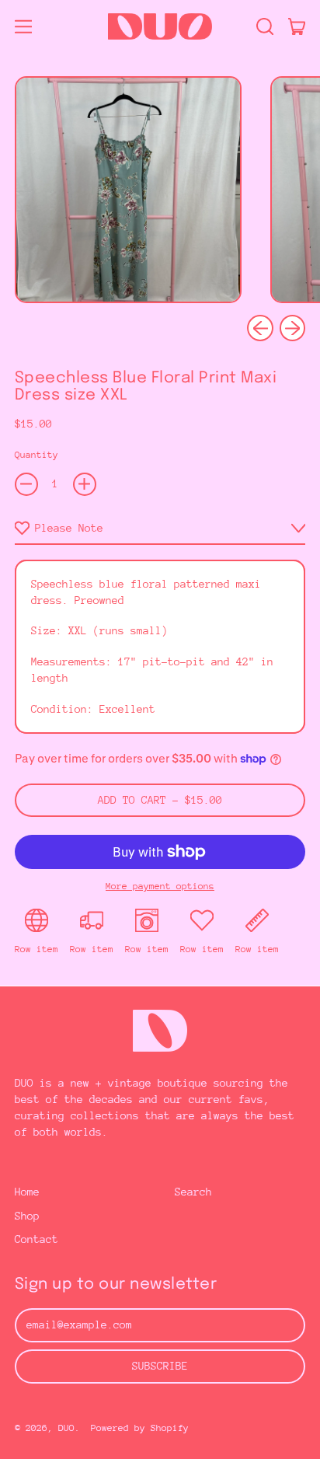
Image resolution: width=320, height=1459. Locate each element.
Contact (36, 1239)
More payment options (160, 886)
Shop (27, 1215)
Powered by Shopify (140, 1427)
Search (193, 1191)
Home (27, 1191)
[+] (84, 484)
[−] (26, 484)
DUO (66, 1427)
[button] (264, 26)
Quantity (36, 454)
